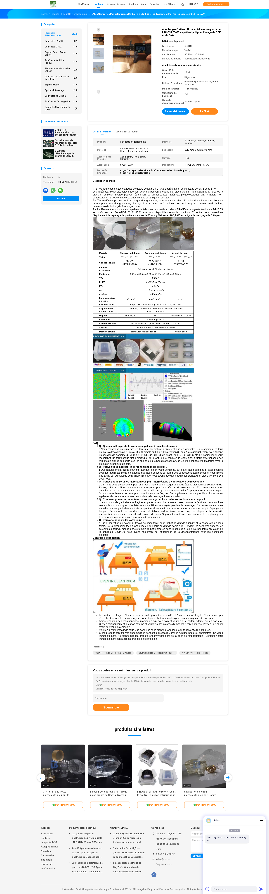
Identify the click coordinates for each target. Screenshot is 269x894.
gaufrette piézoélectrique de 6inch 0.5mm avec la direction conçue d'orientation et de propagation (156, 795)
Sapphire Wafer (61, 84)
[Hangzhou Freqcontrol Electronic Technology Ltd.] (53, 4)
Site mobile (46, 860)
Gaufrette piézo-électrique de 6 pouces (113, 653)
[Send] (261, 889)
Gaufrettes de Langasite (61, 101)
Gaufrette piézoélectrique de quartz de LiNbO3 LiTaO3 (64, 153)
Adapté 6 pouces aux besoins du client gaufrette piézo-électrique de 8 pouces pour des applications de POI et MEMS (86, 853)
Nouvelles (46, 851)
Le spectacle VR (49, 842)
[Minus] (261, 820)
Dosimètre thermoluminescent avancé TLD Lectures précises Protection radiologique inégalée (66, 132)
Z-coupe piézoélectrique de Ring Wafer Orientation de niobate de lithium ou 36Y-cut (127, 867)
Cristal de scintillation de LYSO (61, 108)
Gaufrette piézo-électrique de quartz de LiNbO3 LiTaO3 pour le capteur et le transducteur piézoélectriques (87, 868)
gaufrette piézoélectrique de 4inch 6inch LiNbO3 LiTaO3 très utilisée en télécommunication (109, 795)
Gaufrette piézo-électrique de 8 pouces (157, 653)
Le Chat (61, 198)
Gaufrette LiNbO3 (61, 41)
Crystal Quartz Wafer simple (61, 53)
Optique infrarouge (61, 90)
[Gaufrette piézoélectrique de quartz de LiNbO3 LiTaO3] (48, 154)
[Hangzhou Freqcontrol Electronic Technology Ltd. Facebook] (153, 875)
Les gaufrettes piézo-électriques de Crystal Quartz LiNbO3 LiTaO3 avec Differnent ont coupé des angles (87, 838)
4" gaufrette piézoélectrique (195, 653)
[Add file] (207, 889)
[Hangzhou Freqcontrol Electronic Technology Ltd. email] (45, 190)
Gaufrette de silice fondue (61, 61)
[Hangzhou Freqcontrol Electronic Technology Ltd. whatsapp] (53, 190)
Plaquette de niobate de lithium (61, 69)
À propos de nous (49, 846)
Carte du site (47, 855)
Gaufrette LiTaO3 (61, 46)
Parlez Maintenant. (216, 4)
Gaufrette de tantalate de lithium (61, 77)
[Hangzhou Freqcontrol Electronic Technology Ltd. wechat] (60, 190)
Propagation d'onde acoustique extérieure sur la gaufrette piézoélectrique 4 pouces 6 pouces (63, 795)
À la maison (47, 833)
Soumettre (111, 707)
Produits (45, 838)
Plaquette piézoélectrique (61, 34)
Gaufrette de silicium (61, 96)
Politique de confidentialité (48, 866)
